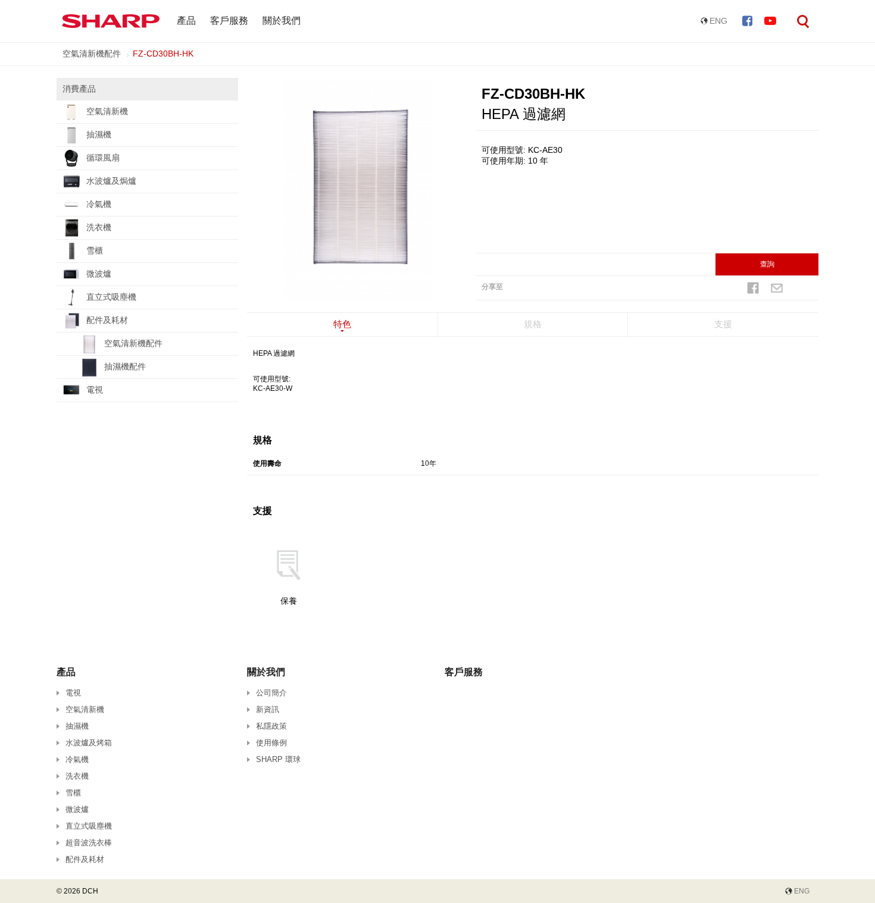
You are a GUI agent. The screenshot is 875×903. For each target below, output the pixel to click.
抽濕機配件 (125, 366)
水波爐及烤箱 (88, 742)
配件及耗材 (107, 320)
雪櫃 (94, 250)
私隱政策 (271, 726)
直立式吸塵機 (111, 297)
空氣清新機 (107, 111)
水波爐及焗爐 (111, 181)
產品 (186, 20)
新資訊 (267, 709)
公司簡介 (271, 692)
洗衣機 (98, 227)
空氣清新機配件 (91, 53)
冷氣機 (98, 204)
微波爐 (98, 273)
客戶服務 (229, 20)
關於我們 (281, 20)
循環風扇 (103, 157)
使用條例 (271, 742)
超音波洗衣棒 (88, 842)
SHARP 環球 (278, 759)
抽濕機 (98, 134)
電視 (94, 389)
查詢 (767, 264)
